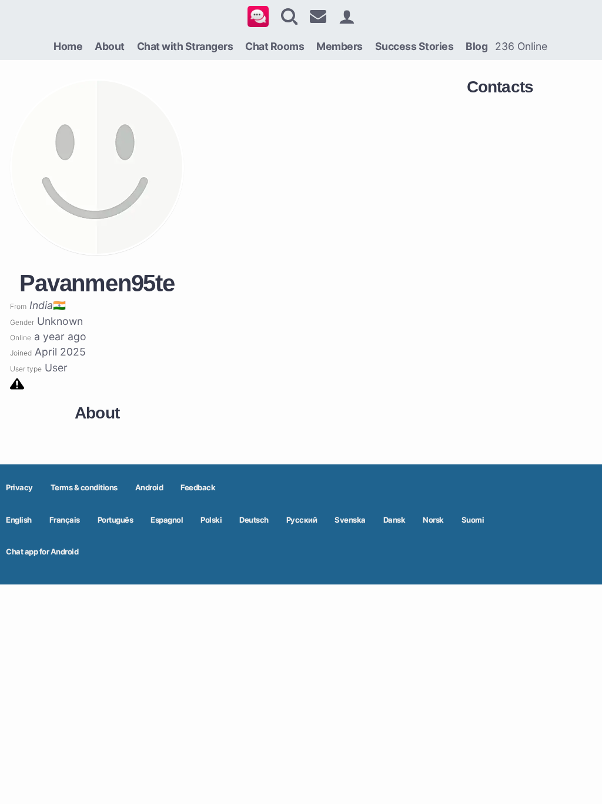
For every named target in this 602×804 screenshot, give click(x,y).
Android (149, 487)
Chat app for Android (42, 551)
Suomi (472, 519)
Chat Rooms (274, 46)
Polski (211, 519)
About (110, 46)
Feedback (197, 487)
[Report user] (17, 383)
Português (115, 519)
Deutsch (254, 519)
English (19, 519)
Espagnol (166, 519)
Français (64, 519)
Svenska (350, 519)
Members (339, 46)
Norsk (433, 519)
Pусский (301, 519)
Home (67, 46)
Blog (476, 46)
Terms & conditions (84, 487)
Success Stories (414, 46)
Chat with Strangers (185, 46)
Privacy (19, 487)
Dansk (394, 519)
